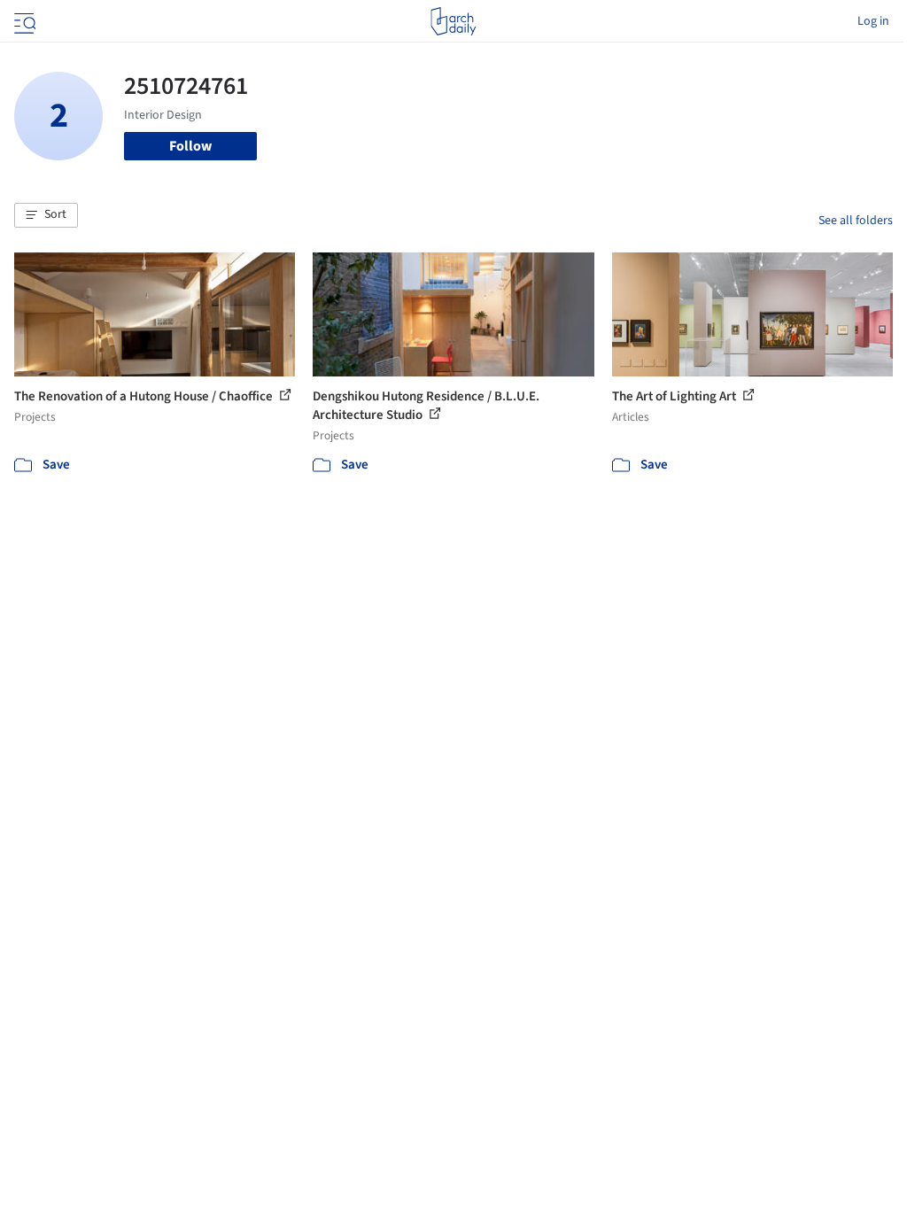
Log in (873, 21)
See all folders (855, 220)
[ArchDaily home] (453, 21)
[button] (46, 215)
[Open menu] (23, 21)
